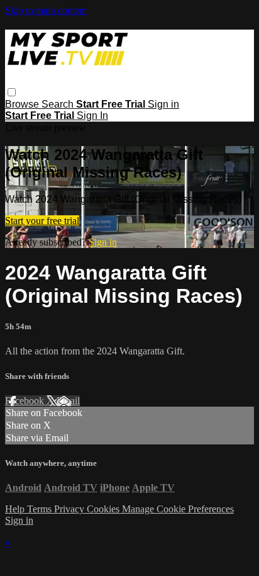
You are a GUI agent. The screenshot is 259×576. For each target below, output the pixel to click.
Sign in (163, 104)
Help (16, 509)
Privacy (70, 509)
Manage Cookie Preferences (178, 509)
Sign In (92, 115)
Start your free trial (42, 220)
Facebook (26, 400)
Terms (40, 509)
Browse (23, 104)
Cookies (104, 509)
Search (58, 104)
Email (68, 400)
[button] (12, 92)
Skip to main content (46, 10)
